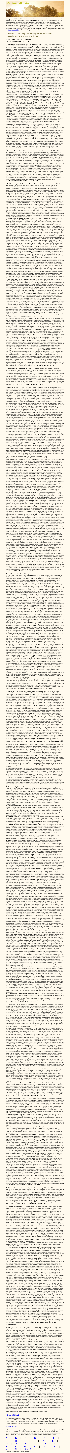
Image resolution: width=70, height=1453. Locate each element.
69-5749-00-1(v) (11, 1426)
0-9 (28, 1449)
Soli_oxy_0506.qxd (12, 1415)
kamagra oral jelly (13, 30)
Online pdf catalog (20, 3)
